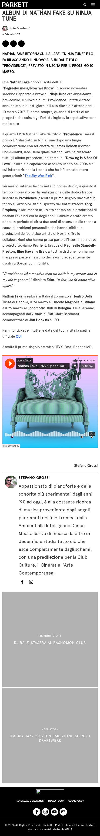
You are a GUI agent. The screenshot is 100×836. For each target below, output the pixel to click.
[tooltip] (5, 43)
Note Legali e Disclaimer (30, 801)
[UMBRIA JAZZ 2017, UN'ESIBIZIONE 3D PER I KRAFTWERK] (50, 735)
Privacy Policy (56, 801)
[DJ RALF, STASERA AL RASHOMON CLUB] (50, 639)
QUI (19, 336)
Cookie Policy (76, 801)
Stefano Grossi (21, 28)
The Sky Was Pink (38, 176)
